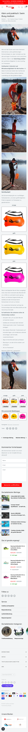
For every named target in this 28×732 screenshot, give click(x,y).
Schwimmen (16, 425)
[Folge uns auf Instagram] (8, 596)
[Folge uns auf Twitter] (6, 596)
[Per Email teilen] (16, 428)
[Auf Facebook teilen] (7, 428)
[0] (25, 7)
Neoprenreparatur (6, 618)
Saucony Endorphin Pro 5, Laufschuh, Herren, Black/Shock (18, 576)
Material (4, 19)
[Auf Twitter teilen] (13, 428)
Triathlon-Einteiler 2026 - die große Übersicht (18, 531)
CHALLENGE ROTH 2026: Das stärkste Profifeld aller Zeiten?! (18, 497)
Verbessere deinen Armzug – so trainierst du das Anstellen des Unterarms (18, 523)
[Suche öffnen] (19, 7)
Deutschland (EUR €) (7, 674)
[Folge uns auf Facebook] (3, 596)
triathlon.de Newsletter (8, 606)
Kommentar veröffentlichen (12, 485)
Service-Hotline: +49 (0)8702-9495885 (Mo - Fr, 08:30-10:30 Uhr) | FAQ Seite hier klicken (14, 2)
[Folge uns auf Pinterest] (11, 596)
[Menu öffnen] (2, 7)
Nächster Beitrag (20, 438)
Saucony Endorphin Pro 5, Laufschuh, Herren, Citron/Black (18, 548)
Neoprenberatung (6, 610)
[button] (3, 729)
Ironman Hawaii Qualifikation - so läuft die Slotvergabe (18, 506)
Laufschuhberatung (7, 614)
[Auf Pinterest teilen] (10, 428)
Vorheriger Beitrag (8, 438)
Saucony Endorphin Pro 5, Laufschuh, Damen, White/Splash (18, 562)
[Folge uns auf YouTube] (14, 596)
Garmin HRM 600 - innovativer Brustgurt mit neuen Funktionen (18, 514)
